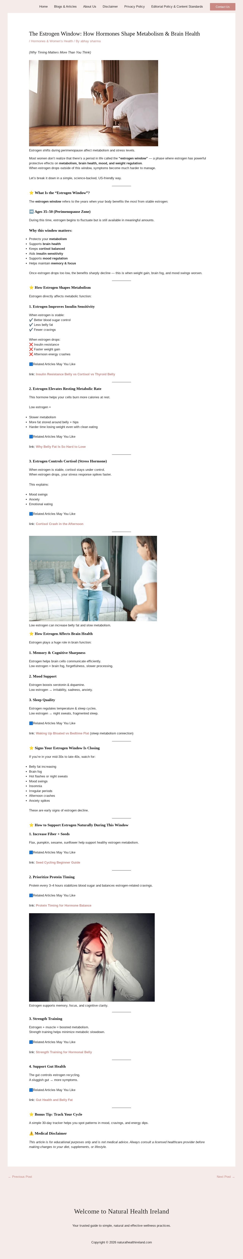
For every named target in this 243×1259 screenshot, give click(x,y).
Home (43, 6)
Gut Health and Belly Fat (54, 1100)
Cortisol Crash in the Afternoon (59, 524)
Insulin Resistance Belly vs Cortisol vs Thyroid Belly (75, 374)
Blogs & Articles (65, 6)
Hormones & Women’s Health (52, 41)
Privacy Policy (134, 6)
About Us (89, 6)
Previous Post (20, 1177)
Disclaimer (110, 6)
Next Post (226, 1177)
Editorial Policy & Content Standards (177, 6)
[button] (222, 6)
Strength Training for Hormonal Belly (64, 1052)
